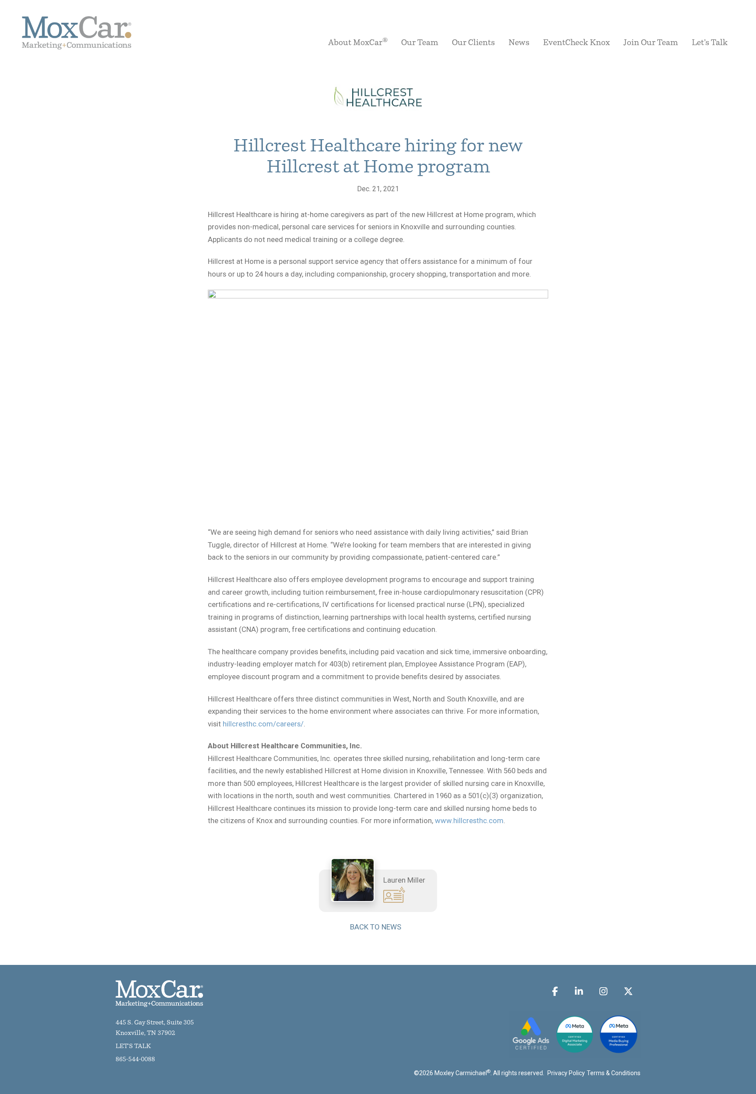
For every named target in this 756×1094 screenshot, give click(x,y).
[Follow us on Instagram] (603, 991)
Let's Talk (133, 1046)
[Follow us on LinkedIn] (578, 991)
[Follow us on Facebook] (555, 991)
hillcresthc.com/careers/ (263, 723)
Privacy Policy (566, 1072)
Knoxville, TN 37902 (145, 1033)
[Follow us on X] (628, 991)
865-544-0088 (135, 1059)
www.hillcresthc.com (469, 820)
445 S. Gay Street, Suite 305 (155, 1023)
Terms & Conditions (613, 1072)
